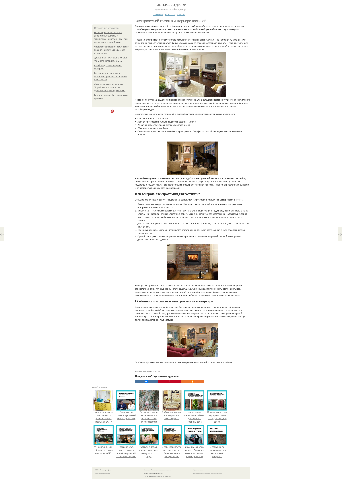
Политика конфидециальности (154, 473)
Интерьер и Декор (170, 5)
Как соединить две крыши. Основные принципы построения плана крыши (110, 76)
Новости (170, 14)
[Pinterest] (169, 381)
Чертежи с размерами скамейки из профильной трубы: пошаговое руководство (111, 50)
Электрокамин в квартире (151, 371)
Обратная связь (198, 470)
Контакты (147, 470)
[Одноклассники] (192, 381)
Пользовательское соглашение (161, 470)
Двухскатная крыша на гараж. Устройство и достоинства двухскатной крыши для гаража (109, 87)
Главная (158, 14)
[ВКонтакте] (146, 381)
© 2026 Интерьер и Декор (103, 470)
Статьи (181, 14)
